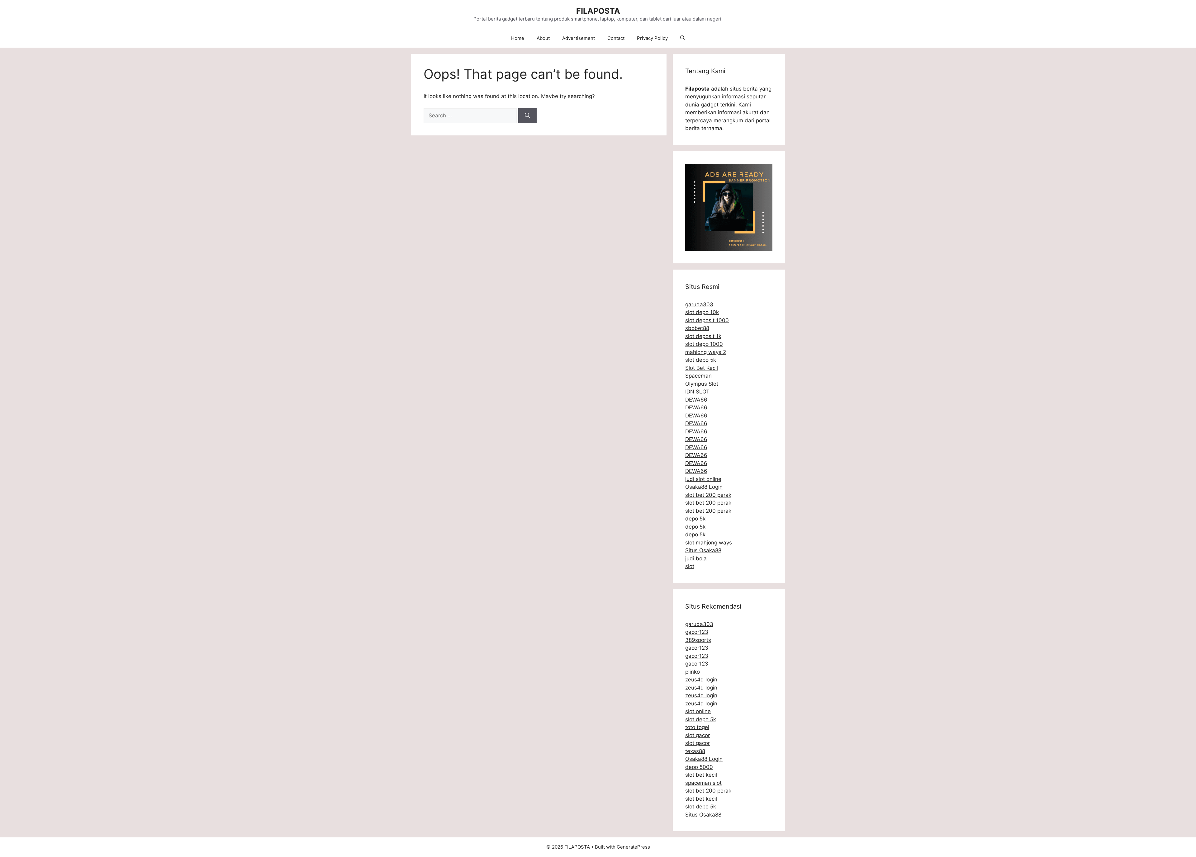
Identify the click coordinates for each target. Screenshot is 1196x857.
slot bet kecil (701, 775)
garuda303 (699, 304)
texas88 (695, 751)
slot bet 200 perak (708, 495)
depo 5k (695, 519)
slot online (698, 711)
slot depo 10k (702, 312)
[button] (682, 38)
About (543, 38)
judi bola (696, 558)
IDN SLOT (697, 391)
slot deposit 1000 (707, 320)
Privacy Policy (652, 38)
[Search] (527, 115)
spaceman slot (703, 783)
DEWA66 (696, 400)
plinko (692, 672)
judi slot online (703, 479)
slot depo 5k (700, 360)
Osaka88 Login (704, 487)
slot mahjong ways (708, 542)
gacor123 (696, 632)
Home (517, 38)
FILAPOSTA (598, 11)
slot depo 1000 (704, 344)
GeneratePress (633, 847)
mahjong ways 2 (705, 352)
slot (689, 566)
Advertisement (578, 38)
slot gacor (697, 735)
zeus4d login (701, 679)
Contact (615, 38)
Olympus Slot (701, 384)
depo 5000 (699, 767)
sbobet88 (697, 328)
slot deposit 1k (703, 336)
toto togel (697, 727)
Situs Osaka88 (703, 550)
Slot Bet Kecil (701, 368)
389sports (698, 640)
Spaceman (698, 376)
